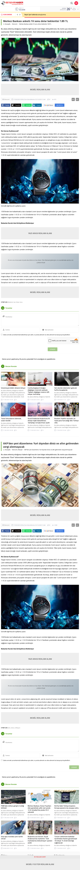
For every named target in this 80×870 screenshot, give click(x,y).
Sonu (21, 302)
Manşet (20, 450)
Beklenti (10, 302)
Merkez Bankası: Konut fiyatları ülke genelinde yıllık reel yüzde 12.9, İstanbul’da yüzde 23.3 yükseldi (39, 809)
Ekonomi (14, 24)
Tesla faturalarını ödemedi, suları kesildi (11, 419)
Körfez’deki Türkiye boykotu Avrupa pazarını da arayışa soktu (66, 806)
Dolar (17, 302)
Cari (14, 302)
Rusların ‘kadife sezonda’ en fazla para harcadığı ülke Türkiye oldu (66, 420)
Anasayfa (7, 24)
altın (9, 728)
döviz (12, 728)
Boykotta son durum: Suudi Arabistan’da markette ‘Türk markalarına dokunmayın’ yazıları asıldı (40, 839)
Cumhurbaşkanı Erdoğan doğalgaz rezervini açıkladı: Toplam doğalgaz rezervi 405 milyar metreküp (38, 391)
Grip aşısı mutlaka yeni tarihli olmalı (12, 837)
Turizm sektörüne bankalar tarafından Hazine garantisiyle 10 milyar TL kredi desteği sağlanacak (65, 839)
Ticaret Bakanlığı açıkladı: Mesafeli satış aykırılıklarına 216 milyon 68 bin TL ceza (50, 14)
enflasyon (17, 728)
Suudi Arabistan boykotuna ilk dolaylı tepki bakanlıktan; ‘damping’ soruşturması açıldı (39, 420)
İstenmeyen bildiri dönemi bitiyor (13, 387)
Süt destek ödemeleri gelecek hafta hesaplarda (65, 389)
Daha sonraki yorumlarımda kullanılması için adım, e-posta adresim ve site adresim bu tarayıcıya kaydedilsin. (36, 334)
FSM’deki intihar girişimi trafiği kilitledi (12, 806)
